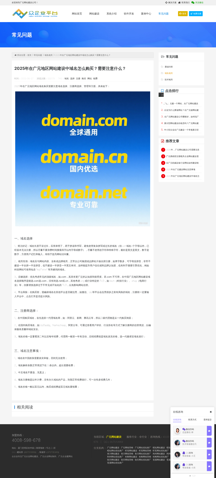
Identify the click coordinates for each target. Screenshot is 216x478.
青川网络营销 (127, 453)
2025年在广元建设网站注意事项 (179, 169)
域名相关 (49, 55)
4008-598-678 (26, 440)
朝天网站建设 (113, 459)
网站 (89, 78)
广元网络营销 (127, 447)
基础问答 (169, 66)
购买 (84, 78)
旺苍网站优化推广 (161, 450)
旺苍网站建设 (131, 450)
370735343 (52, 452)
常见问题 (163, 13)
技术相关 (169, 79)
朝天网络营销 (127, 459)
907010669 (30, 452)
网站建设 (94, 13)
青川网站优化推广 (143, 453)
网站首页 (77, 13)
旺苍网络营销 (145, 450)
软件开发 (129, 13)
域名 (66, 78)
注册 (78, 78)
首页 (29, 55)
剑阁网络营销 (145, 456)
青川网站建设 (113, 453)
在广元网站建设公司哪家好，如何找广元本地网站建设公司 (181, 116)
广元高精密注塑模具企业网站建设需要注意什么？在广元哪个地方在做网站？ (182, 156)
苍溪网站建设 (159, 459)
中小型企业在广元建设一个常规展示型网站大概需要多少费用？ (181, 129)
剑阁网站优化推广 (161, 456)
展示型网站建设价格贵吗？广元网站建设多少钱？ (181, 123)
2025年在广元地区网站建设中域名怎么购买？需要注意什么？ (182, 176)
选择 (72, 78)
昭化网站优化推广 (115, 450)
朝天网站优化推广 (143, 459)
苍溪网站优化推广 (115, 462)
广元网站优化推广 (143, 447)
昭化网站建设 (159, 447)
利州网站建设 (159, 453)
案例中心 (146, 13)
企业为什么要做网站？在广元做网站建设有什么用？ (181, 109)
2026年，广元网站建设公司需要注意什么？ (182, 149)
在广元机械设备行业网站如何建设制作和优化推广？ (182, 163)
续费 (95, 78)
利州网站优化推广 (115, 456)
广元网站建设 (114, 436)
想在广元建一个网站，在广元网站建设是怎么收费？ (181, 103)
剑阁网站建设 (131, 456)
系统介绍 (111, 13)
